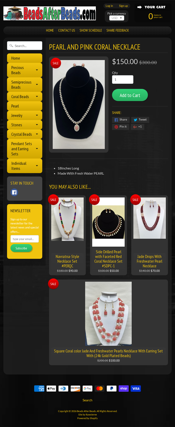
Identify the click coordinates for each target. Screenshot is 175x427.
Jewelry (16, 115)
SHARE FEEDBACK (117, 30)
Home (15, 58)
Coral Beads (20, 96)
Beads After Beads (86, 411)
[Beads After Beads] (49, 13)
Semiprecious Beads (21, 84)
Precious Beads (17, 70)
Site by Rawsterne (87, 414)
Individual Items (18, 165)
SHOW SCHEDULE (91, 30)
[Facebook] (14, 192)
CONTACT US (66, 30)
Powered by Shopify (87, 418)
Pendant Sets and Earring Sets (21, 149)
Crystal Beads (21, 134)
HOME (50, 30)
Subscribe (21, 248)
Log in (109, 5)
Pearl (15, 106)
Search (87, 400)
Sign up (123, 5)
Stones (16, 125)
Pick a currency (116, 13)
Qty (115, 73)
